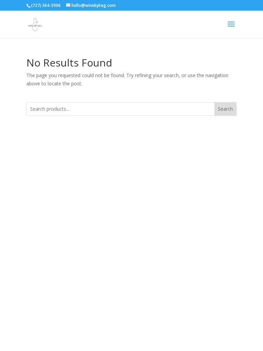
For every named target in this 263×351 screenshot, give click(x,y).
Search (225, 109)
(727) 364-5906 (46, 5)
